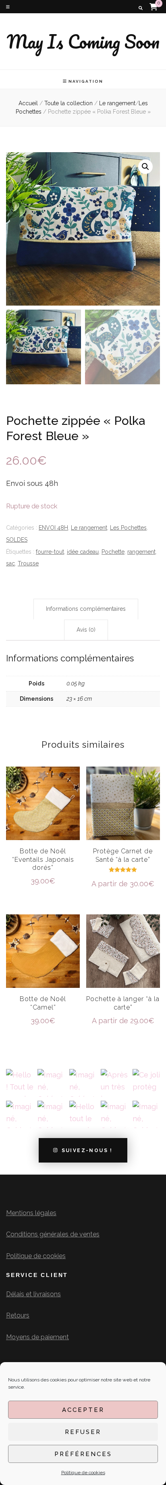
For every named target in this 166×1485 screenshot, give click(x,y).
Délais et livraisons (33, 1294)
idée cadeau (83, 552)
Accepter (83, 1410)
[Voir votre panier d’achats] (153, 6)
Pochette (113, 552)
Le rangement (89, 527)
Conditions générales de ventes (53, 1234)
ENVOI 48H (53, 527)
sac (10, 563)
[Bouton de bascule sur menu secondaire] (8, 7)
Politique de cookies (83, 1472)
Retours (17, 1315)
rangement (141, 552)
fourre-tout (50, 552)
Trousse (28, 563)
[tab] (85, 609)
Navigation (85, 81)
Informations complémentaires (86, 609)
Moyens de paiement (37, 1337)
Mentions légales (31, 1213)
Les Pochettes (128, 527)
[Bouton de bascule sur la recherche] (141, 8)
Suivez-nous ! (87, 1150)
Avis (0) (86, 629)
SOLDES (16, 539)
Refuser (83, 1432)
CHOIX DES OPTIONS (43, 813)
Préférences (83, 1454)
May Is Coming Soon (83, 41)
